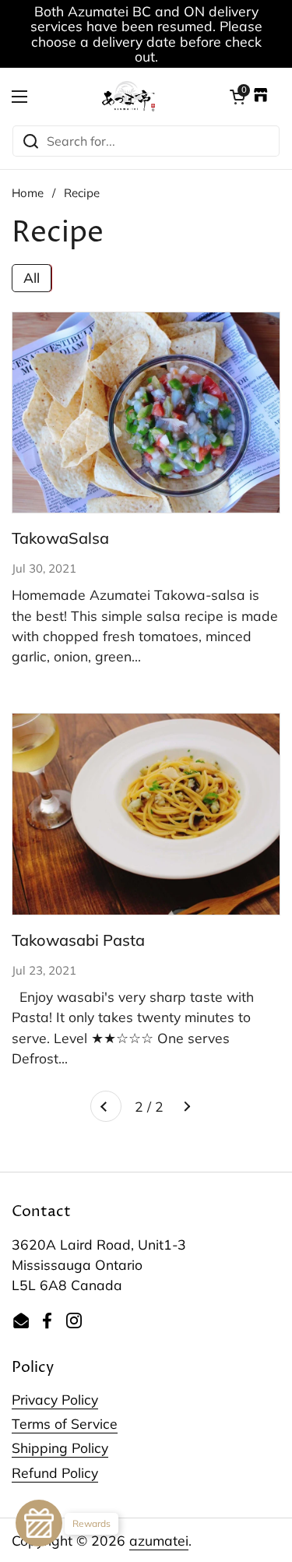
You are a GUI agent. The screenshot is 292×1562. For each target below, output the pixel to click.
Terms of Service (65, 1423)
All (31, 277)
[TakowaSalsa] (146, 412)
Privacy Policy (55, 1399)
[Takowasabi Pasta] (146, 814)
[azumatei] (128, 96)
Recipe (82, 192)
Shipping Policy (60, 1447)
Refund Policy (55, 1472)
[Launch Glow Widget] (39, 1523)
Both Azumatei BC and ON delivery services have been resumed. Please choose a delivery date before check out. (146, 34)
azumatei (158, 1540)
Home (28, 192)
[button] (237, 96)
